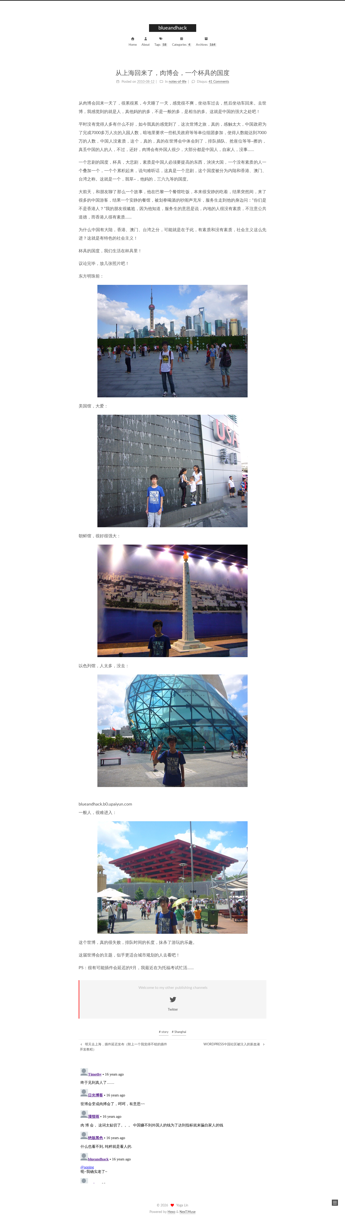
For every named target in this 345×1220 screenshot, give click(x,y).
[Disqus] (172, 1124)
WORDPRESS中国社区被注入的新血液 (232, 1044)
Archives (205, 44)
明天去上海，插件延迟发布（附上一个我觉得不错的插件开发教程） (123, 1047)
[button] (335, 1203)
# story (164, 1032)
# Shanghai (179, 1032)
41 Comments (219, 81)
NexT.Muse (188, 1212)
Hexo (171, 1212)
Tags (160, 44)
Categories (181, 44)
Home (133, 44)
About (146, 44)
